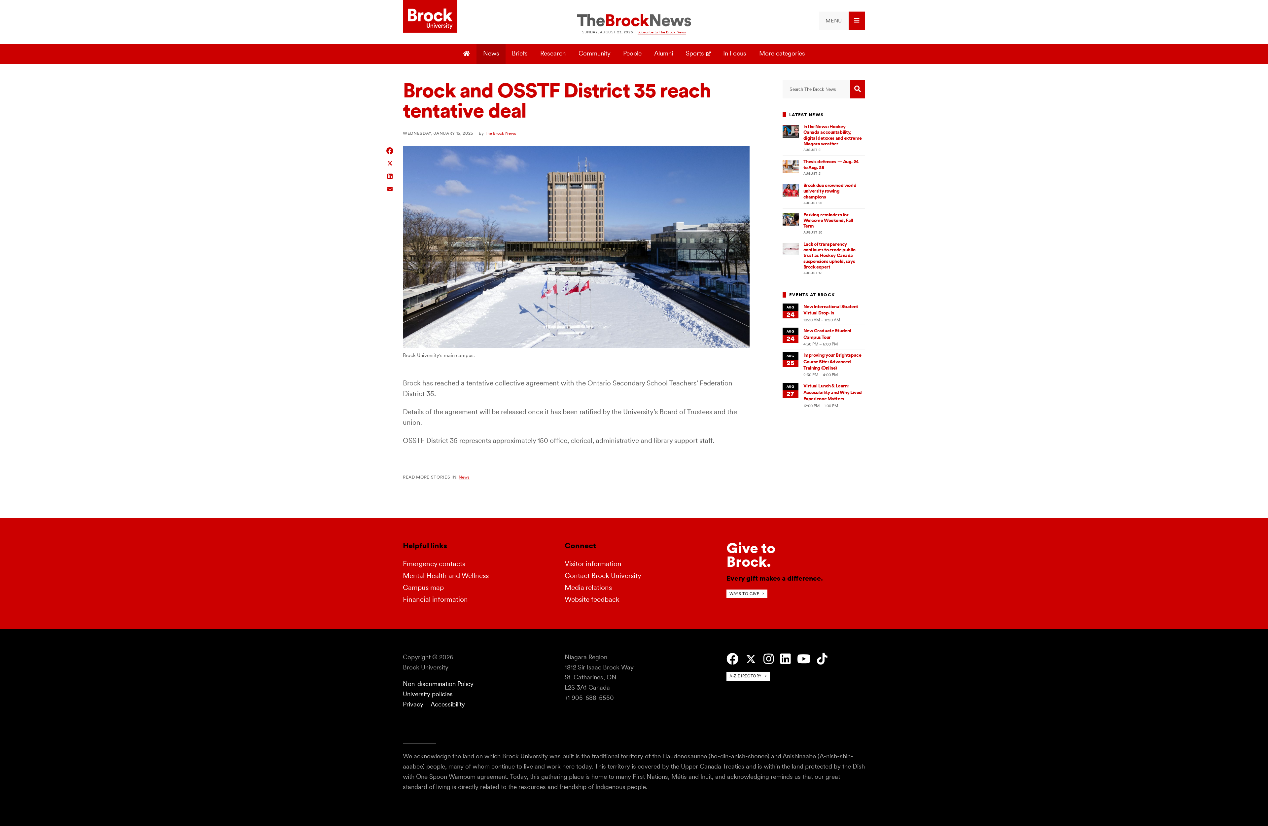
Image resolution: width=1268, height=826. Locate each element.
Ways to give (744, 593)
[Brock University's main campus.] (576, 346)
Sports (695, 53)
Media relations (588, 587)
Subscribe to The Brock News (662, 32)
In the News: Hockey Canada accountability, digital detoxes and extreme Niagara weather (832, 135)
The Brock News (500, 133)
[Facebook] (732, 659)
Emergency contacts (434, 563)
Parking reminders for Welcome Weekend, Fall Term (828, 220)
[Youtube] (803, 659)
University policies (428, 694)
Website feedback (592, 599)
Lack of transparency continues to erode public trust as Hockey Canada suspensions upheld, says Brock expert (829, 255)
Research (553, 53)
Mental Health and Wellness (446, 575)
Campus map (423, 587)
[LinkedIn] (785, 659)
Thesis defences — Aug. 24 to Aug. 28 (831, 164)
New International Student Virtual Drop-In (830, 310)
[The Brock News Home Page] (634, 20)
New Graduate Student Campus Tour (827, 334)
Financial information (435, 599)
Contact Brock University (603, 575)
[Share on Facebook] (390, 151)
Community (595, 53)
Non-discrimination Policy (438, 684)
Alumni (663, 53)
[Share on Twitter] (390, 163)
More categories (782, 53)
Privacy (413, 704)
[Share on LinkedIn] (390, 175)
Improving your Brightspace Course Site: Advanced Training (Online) (832, 361)
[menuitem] (842, 21)
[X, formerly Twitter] (751, 659)
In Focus (734, 53)
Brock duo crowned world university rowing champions (830, 191)
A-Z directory (745, 675)
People (632, 53)
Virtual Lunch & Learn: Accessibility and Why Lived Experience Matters (832, 392)
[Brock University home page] (430, 17)
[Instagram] (768, 659)
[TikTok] (822, 659)
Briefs (520, 53)
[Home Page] (467, 54)
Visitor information (593, 563)
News (491, 53)
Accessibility (448, 704)
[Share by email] (390, 188)
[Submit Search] (857, 89)
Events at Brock (812, 294)
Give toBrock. (750, 555)
